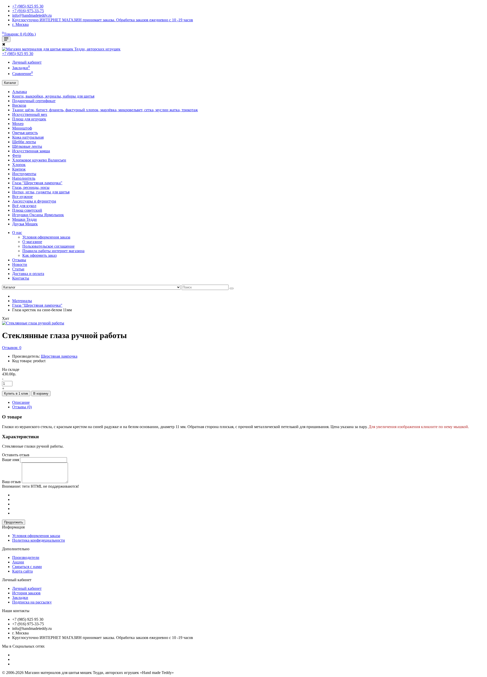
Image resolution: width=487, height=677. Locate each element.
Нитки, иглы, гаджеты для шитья (40, 192)
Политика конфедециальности (38, 540)
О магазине (32, 242)
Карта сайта (22, 571)
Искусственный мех (29, 114)
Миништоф (22, 128)
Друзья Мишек (25, 224)
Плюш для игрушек (29, 119)
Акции (18, 562)
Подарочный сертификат (34, 101)
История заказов (26, 593)
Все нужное (22, 196)
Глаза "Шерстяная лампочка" (37, 183)
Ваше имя (10, 460)
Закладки (20, 597)
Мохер (18, 123)
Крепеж (19, 169)
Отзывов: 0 (11, 347)
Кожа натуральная (28, 137)
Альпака (19, 91)
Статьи (18, 269)
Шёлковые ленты (27, 146)
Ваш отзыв (11, 482)
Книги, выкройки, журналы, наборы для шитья (53, 96)
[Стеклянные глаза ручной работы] (33, 323)
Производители (25, 557)
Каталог (10, 83)
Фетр (16, 155)
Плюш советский (27, 210)
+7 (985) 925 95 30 (17, 53)
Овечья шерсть (25, 133)
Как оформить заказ (39, 255)
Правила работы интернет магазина (53, 251)
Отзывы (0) (22, 407)
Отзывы (19, 260)
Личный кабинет (27, 588)
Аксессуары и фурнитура (34, 201)
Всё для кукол (24, 206)
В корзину (40, 393)
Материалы (22, 301)
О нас (17, 232)
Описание (21, 402)
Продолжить (13, 522)
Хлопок (19, 164)
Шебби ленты (24, 142)
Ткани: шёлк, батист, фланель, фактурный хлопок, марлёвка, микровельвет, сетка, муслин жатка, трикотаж (105, 110)
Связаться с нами (27, 566)
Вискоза (19, 105)
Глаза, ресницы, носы (30, 187)
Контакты (20, 278)
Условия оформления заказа (46, 237)
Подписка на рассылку (32, 602)
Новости (19, 264)
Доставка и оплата (28, 273)
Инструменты (24, 174)
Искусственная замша (31, 151)
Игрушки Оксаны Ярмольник (38, 215)
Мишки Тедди (24, 219)
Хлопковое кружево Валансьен (39, 160)
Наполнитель (23, 178)
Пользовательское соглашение (48, 246)
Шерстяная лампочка (59, 356)
